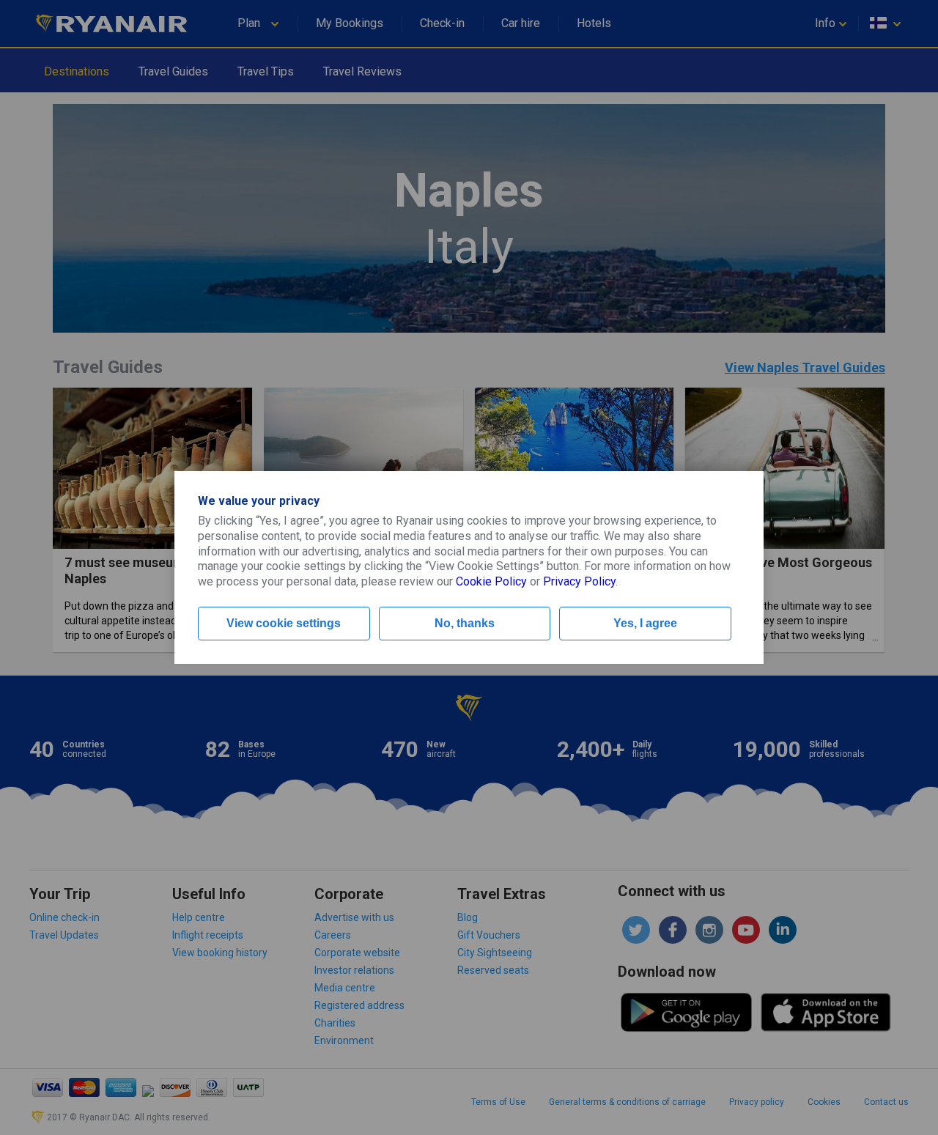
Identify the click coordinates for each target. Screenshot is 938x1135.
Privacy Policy (579, 581)
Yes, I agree (645, 623)
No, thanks (465, 623)
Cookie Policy (491, 581)
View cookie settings (283, 623)
